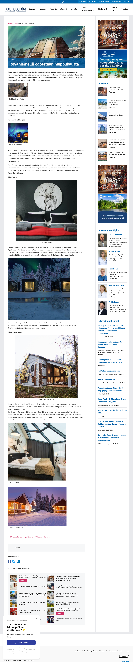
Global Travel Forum (106, 379)
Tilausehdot (103, 651)
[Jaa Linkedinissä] (18, 561)
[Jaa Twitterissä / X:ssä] (13, 561)
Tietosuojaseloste (115, 651)
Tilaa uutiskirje (105, 1)
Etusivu (32, 9)
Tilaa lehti (93, 1)
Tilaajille (125, 9)
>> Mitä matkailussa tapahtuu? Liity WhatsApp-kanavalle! (30, 537)
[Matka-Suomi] (112, 208)
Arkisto (74, 9)
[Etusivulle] (15, 9)
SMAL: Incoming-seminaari (109, 371)
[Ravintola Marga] (112, 34)
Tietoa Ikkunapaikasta (88, 9)
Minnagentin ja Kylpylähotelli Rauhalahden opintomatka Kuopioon (110, 344)
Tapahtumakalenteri (58, 9)
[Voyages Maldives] (112, 63)
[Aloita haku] (61, 1)
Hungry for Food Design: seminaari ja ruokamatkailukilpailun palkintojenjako (112, 438)
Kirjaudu (83, 1)
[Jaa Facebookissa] (9, 561)
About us (126, 1)
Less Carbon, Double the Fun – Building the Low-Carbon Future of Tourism (112, 424)
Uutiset (43, 9)
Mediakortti (117, 1)
